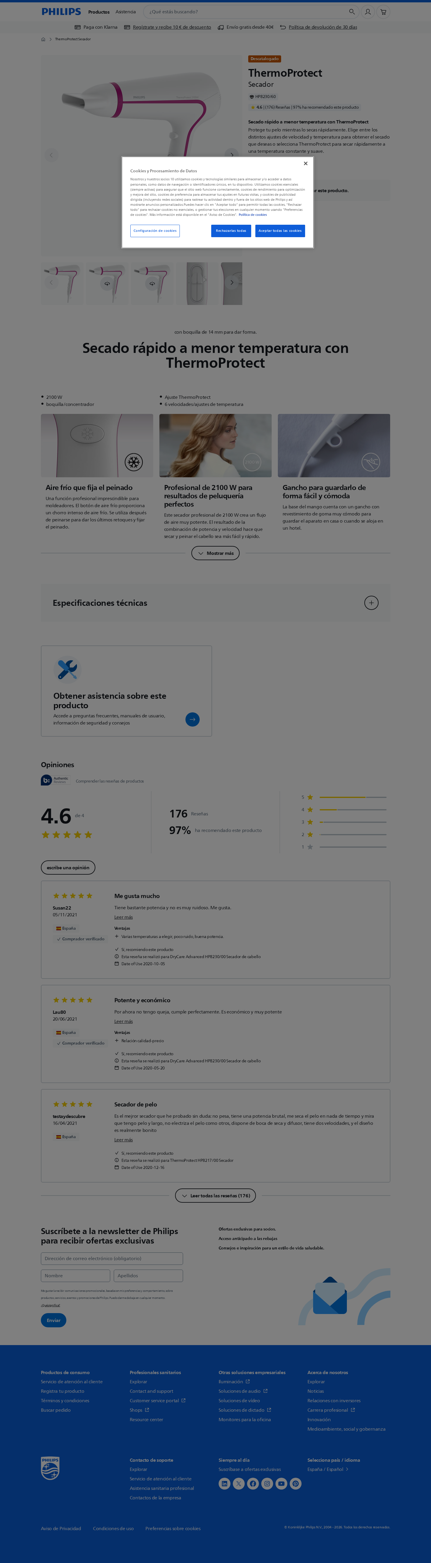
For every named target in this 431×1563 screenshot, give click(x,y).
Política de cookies (253, 215)
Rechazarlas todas (231, 231)
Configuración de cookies (155, 231)
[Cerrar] (305, 163)
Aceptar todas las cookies (280, 231)
